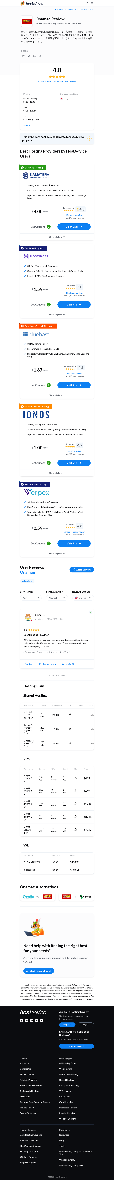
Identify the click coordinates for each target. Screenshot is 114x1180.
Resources (64, 1134)
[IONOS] (36, 415)
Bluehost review (74, 373)
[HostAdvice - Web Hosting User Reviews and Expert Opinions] (31, 3)
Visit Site (72, 304)
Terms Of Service (28, 1113)
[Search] (87, 3)
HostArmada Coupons (30, 1145)
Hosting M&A (75, 1046)
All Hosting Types (67, 1063)
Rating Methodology (64, 9)
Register (67, 1024)
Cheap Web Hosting (69, 1085)
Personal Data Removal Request (35, 1102)
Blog (61, 1140)
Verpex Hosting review (74, 531)
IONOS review (74, 451)
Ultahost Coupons (28, 1157)
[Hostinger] (36, 256)
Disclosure (25, 1096)
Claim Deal (72, 226)
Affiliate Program (28, 1079)
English (82, 597)
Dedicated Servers (68, 1107)
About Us (24, 1063)
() (70, 664)
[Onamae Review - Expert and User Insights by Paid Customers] (23, 56)
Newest (53, 597)
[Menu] (92, 3)
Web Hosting (65, 1068)
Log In (86, 1024)
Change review (49, 664)
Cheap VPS (64, 1096)
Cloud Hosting (66, 1102)
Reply (31, 664)
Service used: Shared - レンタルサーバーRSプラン (46, 652)
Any (25, 597)
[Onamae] (26, 21)
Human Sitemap (27, 1074)
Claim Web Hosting (29, 1091)
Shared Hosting (66, 1079)
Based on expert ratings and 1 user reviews (57, 81)
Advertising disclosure (84, 9)
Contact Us (25, 1068)
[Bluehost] (36, 334)
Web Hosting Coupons (31, 1134)
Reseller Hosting (67, 1113)
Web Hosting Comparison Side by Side (75, 1152)
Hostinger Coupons (29, 1151)
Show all (27, 125)
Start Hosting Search (40, 970)
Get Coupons (39, 226)
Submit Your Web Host (31, 1085)
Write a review (83, 569)
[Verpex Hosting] (36, 492)
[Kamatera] (36, 176)
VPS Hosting (65, 1091)
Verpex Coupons (28, 1162)
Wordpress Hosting (68, 1074)
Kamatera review (74, 215)
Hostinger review (74, 292)
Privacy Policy (27, 1107)
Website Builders (67, 1118)
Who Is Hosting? (67, 1159)
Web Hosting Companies (71, 1165)
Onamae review (50, 19)
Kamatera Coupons (29, 1140)
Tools (62, 1145)
